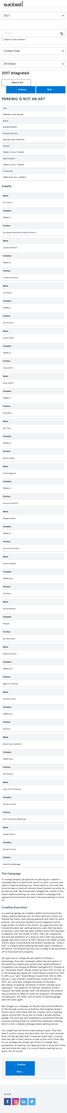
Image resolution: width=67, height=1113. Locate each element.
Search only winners (15, 39)
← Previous (20, 89)
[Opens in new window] (7, 1101)
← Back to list (16, 82)
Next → (50, 89)
